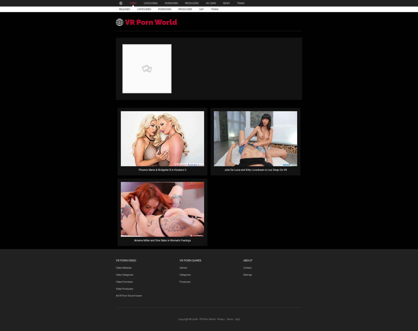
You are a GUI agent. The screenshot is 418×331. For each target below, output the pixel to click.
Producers (185, 9)
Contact (247, 267)
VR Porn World (151, 22)
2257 (237, 319)
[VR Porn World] (121, 3)
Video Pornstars (124, 282)
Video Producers (124, 289)
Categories (144, 9)
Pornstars (164, 9)
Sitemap (247, 275)
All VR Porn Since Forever (129, 295)
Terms (230, 319)
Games (183, 267)
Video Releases (124, 267)
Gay (201, 9)
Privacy (221, 319)
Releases (124, 9)
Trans (214, 9)
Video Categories (124, 275)
